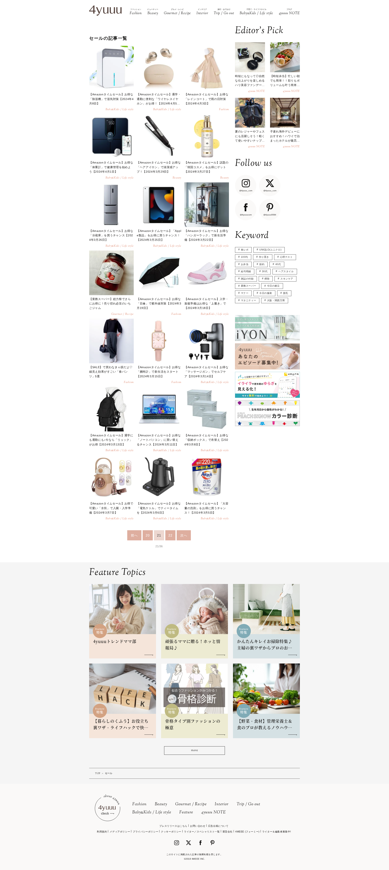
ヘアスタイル (286, 271)
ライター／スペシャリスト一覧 (202, 831)
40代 (278, 264)
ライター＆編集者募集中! (276, 831)
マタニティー (248, 300)
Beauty (161, 804)
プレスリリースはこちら (173, 826)
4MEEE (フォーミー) (247, 831)
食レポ (245, 249)
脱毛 (285, 293)
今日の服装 (265, 293)
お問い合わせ (197, 826)
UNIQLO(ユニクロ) (270, 249)
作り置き (264, 257)
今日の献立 (273, 285)
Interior (222, 804)
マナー (245, 293)
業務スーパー (248, 285)
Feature (186, 812)
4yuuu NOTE (213, 812)
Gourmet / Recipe (191, 804)
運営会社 (227, 831)
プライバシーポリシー (145, 831)
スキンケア (286, 278)
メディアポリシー (120, 831)
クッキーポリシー (171, 831)
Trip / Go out (248, 804)
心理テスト (286, 257)
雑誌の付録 (247, 278)
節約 (261, 264)
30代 (265, 271)
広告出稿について (218, 826)
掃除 (266, 278)
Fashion (139, 804)
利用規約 (102, 831)
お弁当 (245, 264)
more (194, 750)
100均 (244, 257)
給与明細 (246, 271)
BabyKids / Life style (151, 812)
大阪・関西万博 (276, 300)
